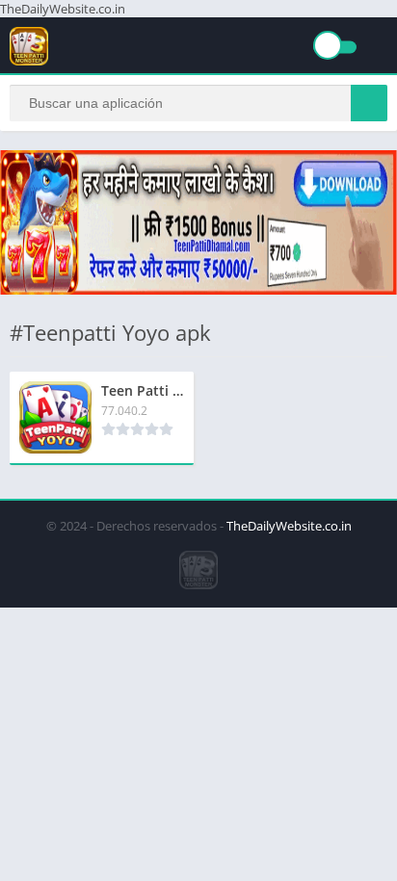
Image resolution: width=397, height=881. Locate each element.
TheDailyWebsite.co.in (289, 525)
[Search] (369, 103)
